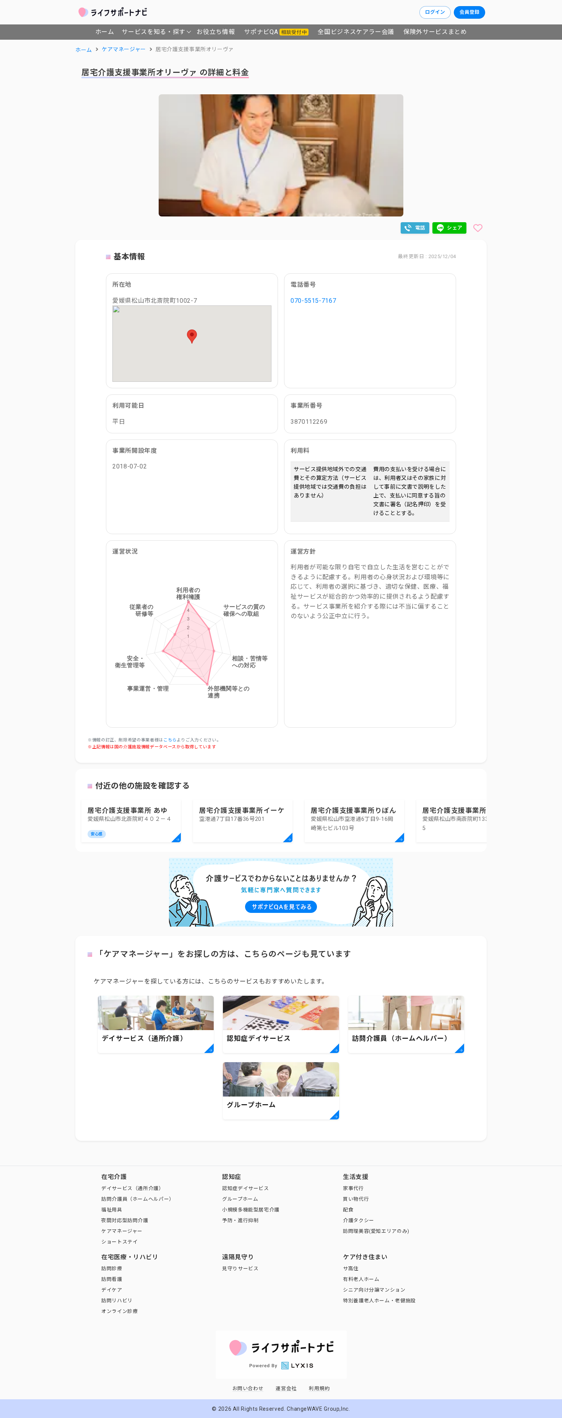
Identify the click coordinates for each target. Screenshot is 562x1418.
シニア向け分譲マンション (374, 1290)
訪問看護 (111, 1279)
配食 (348, 1210)
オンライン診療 (119, 1311)
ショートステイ (119, 1242)
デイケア (111, 1290)
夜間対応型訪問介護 (124, 1220)
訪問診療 (111, 1268)
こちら (170, 740)
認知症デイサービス (245, 1188)
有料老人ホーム (361, 1279)
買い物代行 (356, 1199)
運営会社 (286, 1388)
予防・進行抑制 (240, 1220)
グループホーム (240, 1199)
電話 (420, 228)
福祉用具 (111, 1210)
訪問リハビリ (117, 1300)
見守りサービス (240, 1268)
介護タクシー (358, 1220)
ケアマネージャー (122, 1231)
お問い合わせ (248, 1388)
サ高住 (351, 1268)
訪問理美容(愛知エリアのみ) (376, 1231)
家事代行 (353, 1188)
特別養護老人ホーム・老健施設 (379, 1300)
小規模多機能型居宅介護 (250, 1210)
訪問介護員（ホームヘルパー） (137, 1199)
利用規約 (319, 1388)
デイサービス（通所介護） (132, 1188)
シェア (455, 228)
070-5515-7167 (313, 300)
